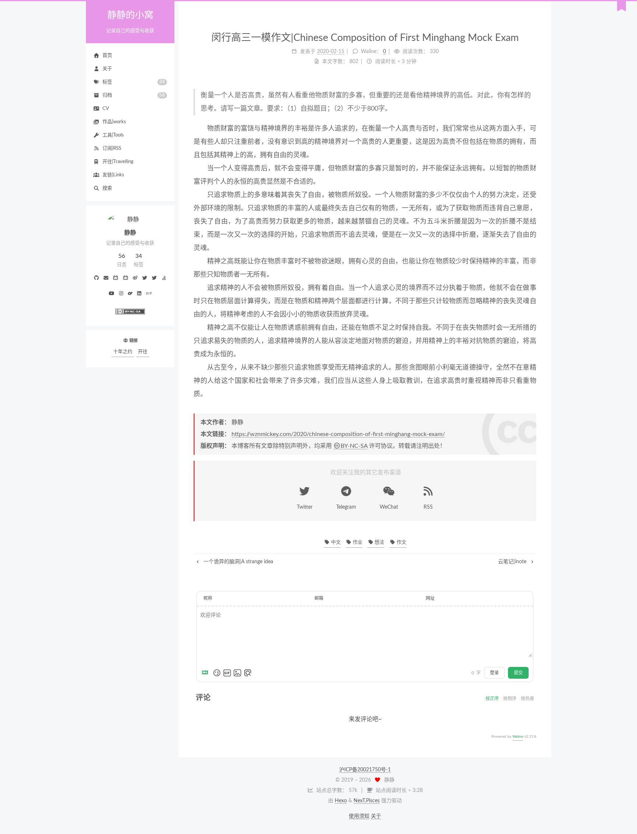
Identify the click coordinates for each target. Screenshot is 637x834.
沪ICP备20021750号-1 (365, 769)
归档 (134, 95)
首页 (107, 55)
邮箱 (318, 598)
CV (105, 108)
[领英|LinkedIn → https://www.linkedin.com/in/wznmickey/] (139, 294)
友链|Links (113, 175)
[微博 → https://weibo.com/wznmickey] (135, 278)
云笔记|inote (513, 561)
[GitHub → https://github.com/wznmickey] (96, 278)
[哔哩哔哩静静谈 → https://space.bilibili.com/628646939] (125, 278)
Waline (517, 736)
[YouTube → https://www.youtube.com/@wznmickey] (111, 294)
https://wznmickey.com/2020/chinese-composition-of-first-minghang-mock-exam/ (338, 434)
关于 (107, 68)
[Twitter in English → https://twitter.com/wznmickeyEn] (154, 278)
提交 (518, 673)
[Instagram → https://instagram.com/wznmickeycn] (121, 294)
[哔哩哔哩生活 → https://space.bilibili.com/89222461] (116, 278)
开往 (142, 351)
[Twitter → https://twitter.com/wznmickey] (145, 278)
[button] (130, 321)
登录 (494, 673)
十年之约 (122, 351)
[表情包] (227, 672)
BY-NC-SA (354, 446)
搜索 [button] (107, 188)
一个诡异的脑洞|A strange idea (237, 561)
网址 (430, 598)
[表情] (216, 672)
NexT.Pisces (367, 800)
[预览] (247, 672)
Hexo (341, 800)
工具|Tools (113, 135)
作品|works (114, 122)
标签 (134, 82)
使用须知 (359, 816)
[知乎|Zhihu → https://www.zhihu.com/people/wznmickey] (149, 294)
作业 (357, 542)
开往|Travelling (117, 161)
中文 (335, 542)
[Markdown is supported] (206, 672)
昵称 (207, 598)
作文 (401, 542)
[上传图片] (237, 672)
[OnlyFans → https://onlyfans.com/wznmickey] (130, 294)
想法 (378, 542)
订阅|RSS (111, 148)
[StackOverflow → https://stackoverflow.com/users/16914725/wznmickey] (164, 278)
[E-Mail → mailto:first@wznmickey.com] (106, 278)
